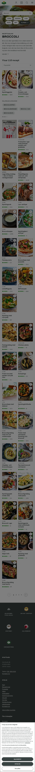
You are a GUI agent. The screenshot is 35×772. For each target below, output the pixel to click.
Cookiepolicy (27, 742)
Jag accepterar (17, 759)
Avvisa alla (17, 764)
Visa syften (17, 768)
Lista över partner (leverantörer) (9, 753)
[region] (17, 747)
